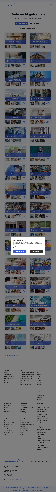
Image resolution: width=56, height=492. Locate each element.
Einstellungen (36, 251)
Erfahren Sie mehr (16, 247)
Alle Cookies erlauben (20, 251)
